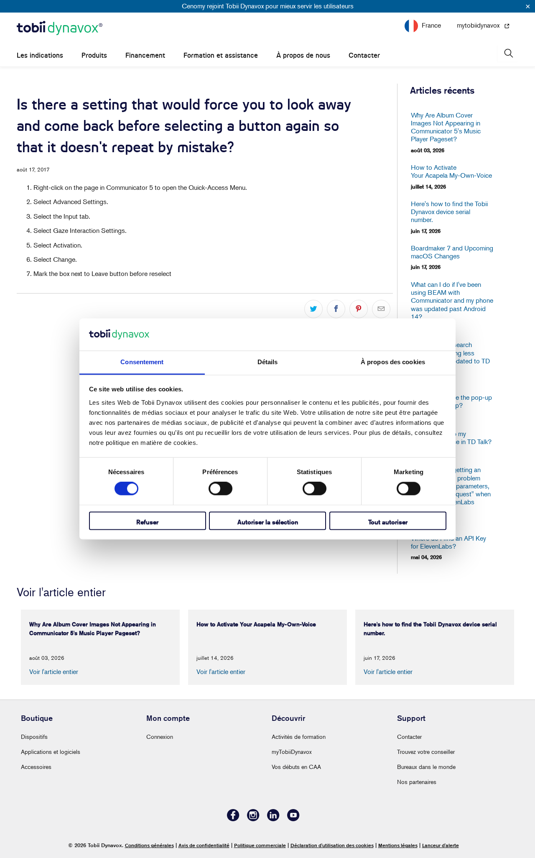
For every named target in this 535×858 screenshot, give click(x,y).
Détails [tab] (267, 361)
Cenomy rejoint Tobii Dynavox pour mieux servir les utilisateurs (268, 6)
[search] (507, 53)
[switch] (220, 488)
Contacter (364, 55)
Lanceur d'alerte (440, 845)
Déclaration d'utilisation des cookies (332, 845)
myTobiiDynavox (292, 751)
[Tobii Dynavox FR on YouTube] (293, 818)
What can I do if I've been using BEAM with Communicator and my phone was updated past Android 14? (452, 301)
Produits (94, 55)
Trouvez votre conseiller (426, 751)
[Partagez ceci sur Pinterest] (358, 309)
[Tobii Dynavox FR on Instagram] (253, 818)
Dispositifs (34, 736)
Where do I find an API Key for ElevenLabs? (448, 542)
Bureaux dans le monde (426, 766)
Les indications (40, 55)
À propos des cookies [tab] (393, 361)
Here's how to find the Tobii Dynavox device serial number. (449, 212)
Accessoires (36, 766)
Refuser (147, 522)
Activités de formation (299, 736)
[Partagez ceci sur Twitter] (313, 309)
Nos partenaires (416, 781)
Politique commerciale (260, 845)
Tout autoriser (388, 522)
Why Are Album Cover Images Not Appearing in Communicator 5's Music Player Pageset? (446, 127)
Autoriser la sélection (267, 522)
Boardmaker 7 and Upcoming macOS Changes (452, 252)
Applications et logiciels (50, 751)
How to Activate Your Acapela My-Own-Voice (451, 171)
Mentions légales (398, 845)
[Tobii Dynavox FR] (59, 28)
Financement (145, 55)
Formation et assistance (220, 55)
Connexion (159, 736)
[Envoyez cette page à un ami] (381, 309)
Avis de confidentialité (203, 845)
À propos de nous (303, 55)
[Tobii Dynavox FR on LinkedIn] (273, 818)
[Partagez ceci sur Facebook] (336, 309)
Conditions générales (149, 845)
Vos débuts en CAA (296, 766)
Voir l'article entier (53, 671)
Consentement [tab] (141, 361)
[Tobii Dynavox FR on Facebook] (233, 818)
